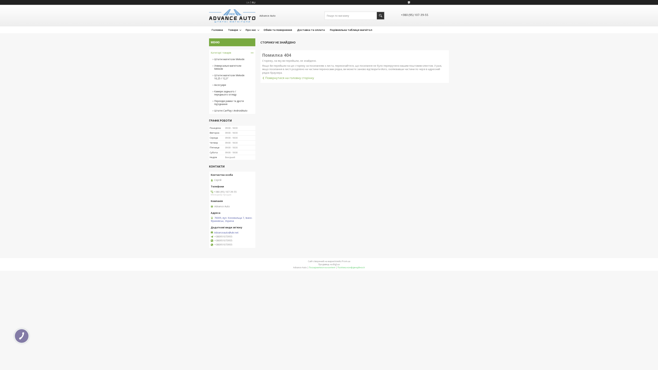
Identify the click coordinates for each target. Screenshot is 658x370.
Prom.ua (346, 261)
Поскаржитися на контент (322, 267)
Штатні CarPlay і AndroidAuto (230, 110)
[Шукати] (380, 15)
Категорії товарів (221, 52)
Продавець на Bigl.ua (329, 264)
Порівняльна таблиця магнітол (351, 30)
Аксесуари (220, 85)
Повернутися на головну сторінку (289, 78)
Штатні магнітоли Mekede (229, 59)
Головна (217, 30)
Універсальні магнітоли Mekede (227, 67)
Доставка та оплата (311, 30)
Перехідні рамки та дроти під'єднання (229, 102)
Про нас (251, 30)
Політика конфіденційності (351, 267)
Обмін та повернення (278, 30)
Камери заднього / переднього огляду (225, 93)
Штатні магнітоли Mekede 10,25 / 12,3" (229, 77)
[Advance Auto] (232, 15)
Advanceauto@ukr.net (226, 232)
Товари (233, 30)
